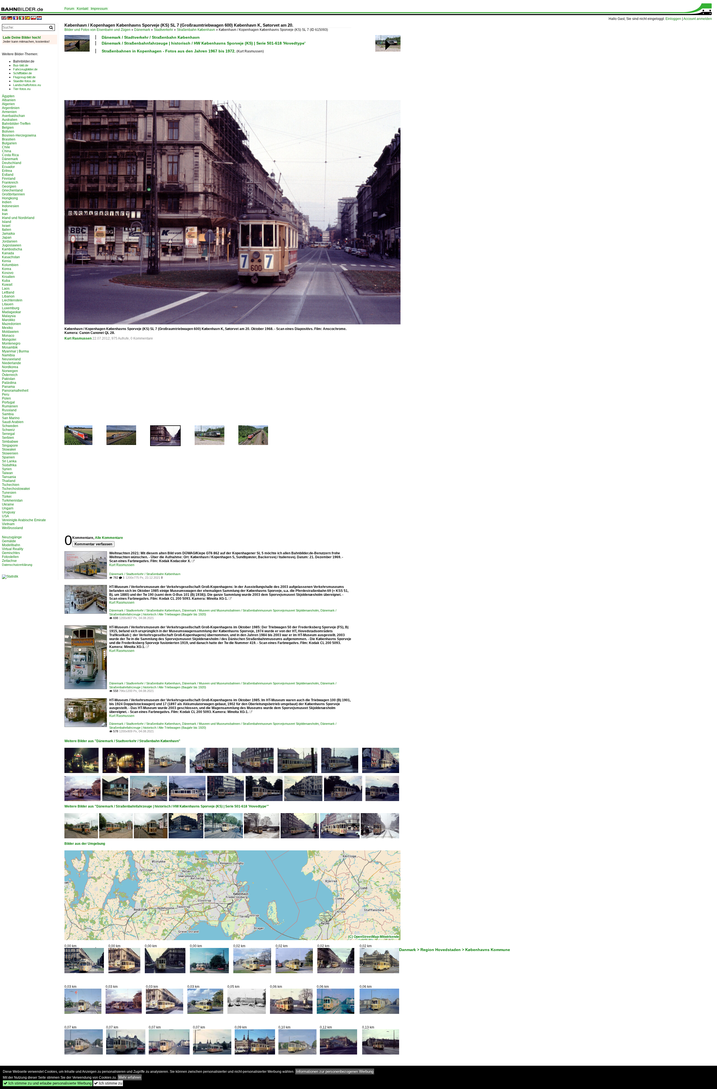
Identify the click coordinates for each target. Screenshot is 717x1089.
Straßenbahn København (196, 30)
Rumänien (10, 406)
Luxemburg (10, 308)
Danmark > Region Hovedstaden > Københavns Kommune (454, 949)
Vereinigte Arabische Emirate (24, 520)
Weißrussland (12, 528)
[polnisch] (33, 18)
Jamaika (8, 234)
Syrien (7, 469)
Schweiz (8, 430)
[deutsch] (9, 18)
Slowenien (10, 453)
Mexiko (7, 328)
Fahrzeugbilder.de (25, 69)
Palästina (9, 383)
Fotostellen (10, 557)
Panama (8, 387)
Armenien (9, 112)
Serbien (8, 438)
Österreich (10, 375)
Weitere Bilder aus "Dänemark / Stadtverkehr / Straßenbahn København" (122, 741)
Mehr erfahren (129, 1077)
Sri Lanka (9, 461)
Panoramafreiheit (15, 391)
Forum (69, 9)
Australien (9, 120)
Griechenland (12, 190)
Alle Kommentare (109, 538)
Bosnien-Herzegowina (19, 135)
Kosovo (7, 273)
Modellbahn (11, 545)
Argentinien (11, 108)
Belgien (8, 128)
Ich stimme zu (108, 1083)
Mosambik (10, 347)
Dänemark (142, 30)
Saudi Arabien (13, 422)
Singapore (10, 445)
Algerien (8, 104)
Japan (6, 237)
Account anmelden (697, 19)
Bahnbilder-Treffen (16, 124)
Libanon (8, 296)
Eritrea (7, 171)
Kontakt (82, 9)
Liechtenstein (12, 300)
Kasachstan (11, 257)
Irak (5, 210)
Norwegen (10, 371)
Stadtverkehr (163, 30)
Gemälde (9, 541)
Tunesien (9, 493)
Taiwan (7, 473)
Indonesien (10, 206)
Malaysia (9, 316)
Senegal (8, 434)
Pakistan (8, 379)
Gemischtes (11, 553)
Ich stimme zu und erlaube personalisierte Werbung (48, 1083)
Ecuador (8, 167)
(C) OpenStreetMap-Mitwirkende (373, 937)
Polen (6, 398)
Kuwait (7, 285)
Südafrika (9, 465)
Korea (6, 269)
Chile (6, 147)
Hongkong (10, 198)
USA (5, 516)
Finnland (8, 179)
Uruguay (8, 512)
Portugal (8, 402)
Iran (5, 214)
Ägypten (8, 96)
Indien (6, 202)
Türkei (6, 497)
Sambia (8, 414)
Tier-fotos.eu (22, 89)
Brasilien (8, 139)
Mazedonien (11, 324)
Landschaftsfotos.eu (27, 85)
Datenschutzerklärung (17, 564)
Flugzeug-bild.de (24, 77)
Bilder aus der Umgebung (84, 844)
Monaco (8, 336)
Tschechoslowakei (16, 489)
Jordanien (9, 241)
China (6, 151)
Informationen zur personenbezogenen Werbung (334, 1071)
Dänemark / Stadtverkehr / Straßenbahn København (151, 37)
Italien (6, 230)
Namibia (8, 355)
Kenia (6, 261)
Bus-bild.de (20, 65)
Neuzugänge (12, 537)
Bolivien (8, 131)
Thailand (8, 481)
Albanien (9, 100)
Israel (6, 226)
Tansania (9, 477)
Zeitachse (9, 561)
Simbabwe (10, 442)
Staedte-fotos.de (24, 81)
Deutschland (11, 163)
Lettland (8, 292)
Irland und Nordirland (18, 218)
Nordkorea (10, 367)
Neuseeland (11, 359)
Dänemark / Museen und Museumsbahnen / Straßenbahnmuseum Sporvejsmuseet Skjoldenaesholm (250, 610)
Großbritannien (13, 194)
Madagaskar (11, 312)
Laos (6, 288)
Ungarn (7, 508)
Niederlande (11, 363)
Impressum (99, 9)
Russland (9, 410)
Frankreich (10, 182)
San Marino (11, 418)
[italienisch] (21, 18)
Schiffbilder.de (22, 73)
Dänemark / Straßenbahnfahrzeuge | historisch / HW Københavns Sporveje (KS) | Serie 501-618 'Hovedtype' (203, 43)
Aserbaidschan (13, 116)
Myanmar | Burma (15, 351)
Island (6, 222)
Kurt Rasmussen (78, 338)
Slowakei (9, 449)
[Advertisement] (207, 76)
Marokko (8, 320)
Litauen (7, 304)
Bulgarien (9, 143)
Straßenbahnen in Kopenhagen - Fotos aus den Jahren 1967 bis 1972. (169, 51)
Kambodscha (12, 249)
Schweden (10, 426)
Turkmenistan (12, 500)
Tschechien (10, 485)
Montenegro (11, 343)
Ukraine (8, 504)
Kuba (6, 281)
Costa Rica (10, 155)
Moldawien (10, 332)
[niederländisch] (39, 18)
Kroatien (8, 277)
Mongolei (9, 340)
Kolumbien (10, 265)
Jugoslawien (11, 245)
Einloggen (673, 19)
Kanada (8, 253)
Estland (7, 175)
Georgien (9, 186)
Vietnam (8, 524)
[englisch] (3, 18)
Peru (5, 394)
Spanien (8, 457)
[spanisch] (27, 18)
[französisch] (15, 18)
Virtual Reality (12, 549)
